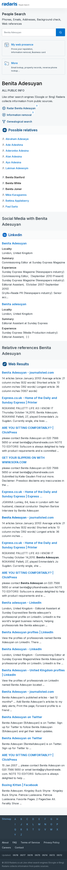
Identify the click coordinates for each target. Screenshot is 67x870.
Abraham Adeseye (17, 139)
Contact (19, 847)
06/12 (59, 855)
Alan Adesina (14, 156)
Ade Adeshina (14, 144)
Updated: (6, 855)
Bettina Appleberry (17, 200)
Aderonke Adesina (17, 150)
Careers (6, 847)
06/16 (30, 855)
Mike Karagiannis (16, 194)
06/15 (37, 855)
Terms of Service (30, 842)
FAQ (15, 842)
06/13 (52, 855)
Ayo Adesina (13, 162)
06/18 (15, 855)
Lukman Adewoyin (17, 168)
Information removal (19, 115)
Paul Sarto (12, 206)
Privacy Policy (52, 842)
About (5, 842)
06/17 (23, 855)
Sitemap (6, 819)
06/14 (44, 855)
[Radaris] (9, 4)
